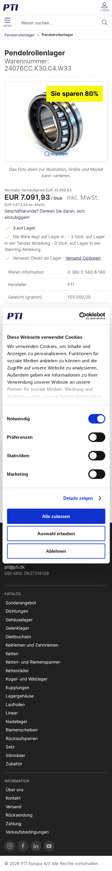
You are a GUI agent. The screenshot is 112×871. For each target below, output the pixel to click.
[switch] (96, 437)
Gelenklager (17, 627)
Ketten (12, 653)
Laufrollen (15, 704)
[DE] (12, 7)
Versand (14, 806)
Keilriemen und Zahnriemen (32, 644)
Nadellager (16, 721)
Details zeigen (78, 498)
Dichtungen (17, 611)
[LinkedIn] (35, 846)
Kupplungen (17, 687)
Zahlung (14, 823)
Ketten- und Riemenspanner (33, 661)
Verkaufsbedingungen (27, 831)
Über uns (14, 789)
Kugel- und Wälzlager (26, 678)
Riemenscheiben (22, 729)
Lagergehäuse (20, 695)
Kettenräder (17, 670)
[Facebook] (23, 846)
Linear (12, 712)
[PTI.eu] (9, 846)
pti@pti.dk (14, 566)
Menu (7, 25)
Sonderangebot (21, 602)
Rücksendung (19, 814)
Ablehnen (56, 550)
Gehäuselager (19, 619)
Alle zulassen (56, 516)
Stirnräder (15, 755)
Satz (10, 746)
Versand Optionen (83, 257)
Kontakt (13, 797)
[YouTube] (49, 846)
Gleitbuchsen (18, 636)
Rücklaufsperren (22, 738)
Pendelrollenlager (19, 35)
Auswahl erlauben (56, 533)
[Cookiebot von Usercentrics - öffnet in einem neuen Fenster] (79, 316)
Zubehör (14, 763)
